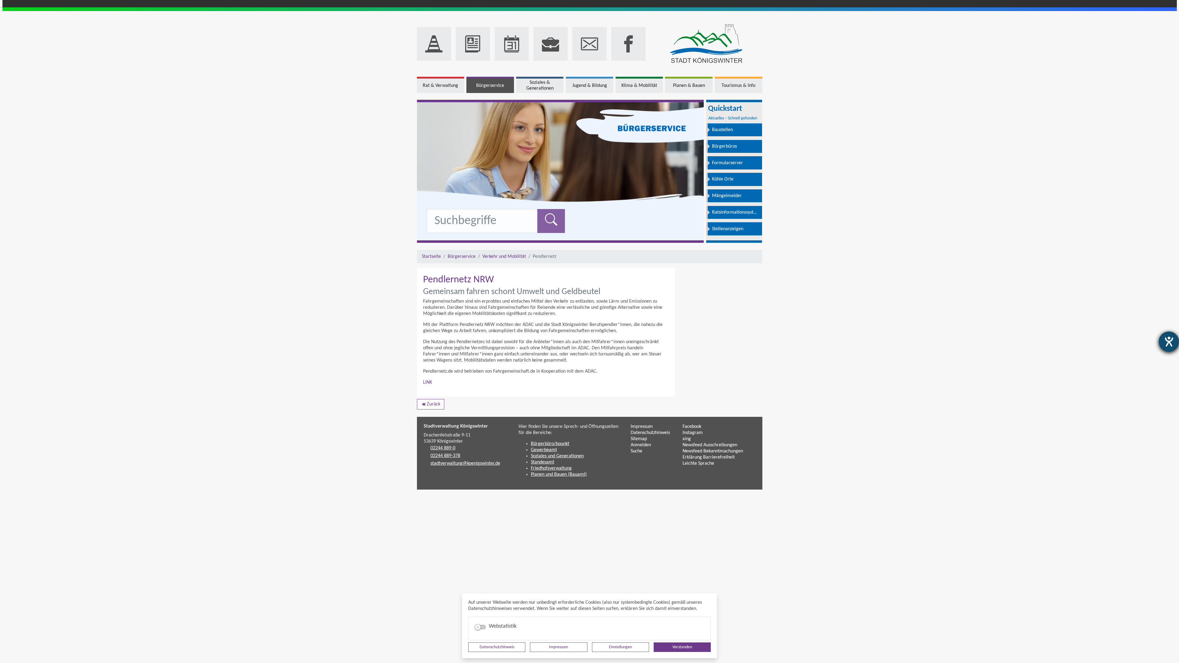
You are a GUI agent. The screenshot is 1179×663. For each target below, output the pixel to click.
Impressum (558, 647)
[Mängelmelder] (434, 44)
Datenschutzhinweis (497, 647)
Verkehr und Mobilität (504, 256)
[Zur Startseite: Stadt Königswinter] (706, 44)
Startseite (431, 256)
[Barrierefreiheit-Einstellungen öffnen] (1169, 342)
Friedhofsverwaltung (551, 468)
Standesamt (542, 462)
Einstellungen (620, 647)
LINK (427, 382)
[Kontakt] (589, 44)
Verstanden (682, 647)
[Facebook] (628, 44)
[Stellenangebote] (550, 44)
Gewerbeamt (544, 450)
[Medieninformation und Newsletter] (473, 44)
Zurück (431, 405)
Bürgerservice (462, 256)
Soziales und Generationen (557, 456)
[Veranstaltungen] (512, 44)
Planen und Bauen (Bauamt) (559, 474)
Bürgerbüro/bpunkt (550, 443)
